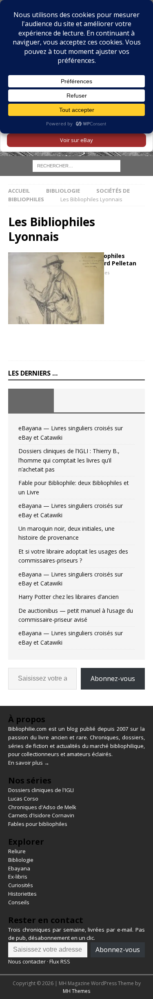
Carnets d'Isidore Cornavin (41, 815)
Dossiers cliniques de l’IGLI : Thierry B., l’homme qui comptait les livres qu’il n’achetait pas (69, 460)
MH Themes (76, 991)
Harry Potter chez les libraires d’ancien (68, 597)
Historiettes (22, 893)
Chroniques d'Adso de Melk (42, 807)
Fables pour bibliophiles (37, 824)
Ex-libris (17, 876)
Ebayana (19, 868)
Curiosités (20, 885)
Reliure (17, 851)
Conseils (18, 902)
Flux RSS (59, 961)
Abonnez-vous (113, 678)
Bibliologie (63, 190)
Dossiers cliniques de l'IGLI (41, 790)
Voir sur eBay (76, 140)
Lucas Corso (23, 798)
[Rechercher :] (76, 165)
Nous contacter (27, 961)
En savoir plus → (28, 762)
